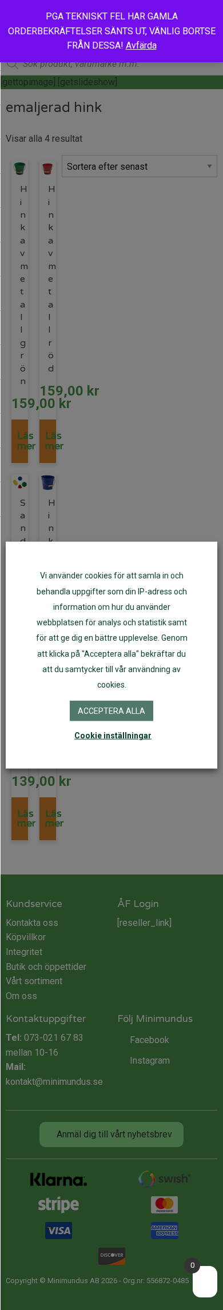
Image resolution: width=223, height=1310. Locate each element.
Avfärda (141, 45)
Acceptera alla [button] (111, 711)
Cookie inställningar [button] (113, 735)
